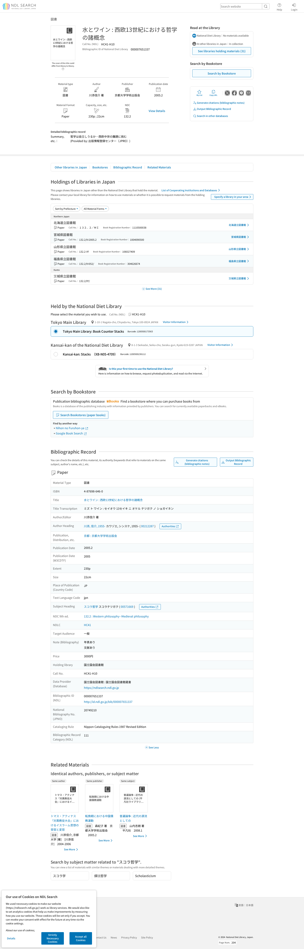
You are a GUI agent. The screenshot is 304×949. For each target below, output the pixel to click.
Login (294, 9)
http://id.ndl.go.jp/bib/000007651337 (108, 702)
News (114, 937)
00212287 (147, 526)
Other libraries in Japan (71, 167)
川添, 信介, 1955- (94, 526)
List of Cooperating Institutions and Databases (189, 190)
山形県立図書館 (237, 249)
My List (199, 95)
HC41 (87, 625)
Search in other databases (212, 116)
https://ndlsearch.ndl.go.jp (101, 687)
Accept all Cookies (81, 938)
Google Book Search (70, 433)
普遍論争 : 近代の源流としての (133, 818)
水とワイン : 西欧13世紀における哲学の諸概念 (113, 500)
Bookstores (100, 167)
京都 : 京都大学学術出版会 (100, 536)
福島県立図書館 (237, 261)
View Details (157, 111)
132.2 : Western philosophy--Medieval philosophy (116, 616)
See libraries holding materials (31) (222, 51)
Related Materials (159, 167)
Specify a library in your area (231, 196)
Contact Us (100, 937)
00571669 (127, 606)
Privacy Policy (129, 937)
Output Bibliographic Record (214, 109)
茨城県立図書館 (237, 278)
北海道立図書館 (237, 225)
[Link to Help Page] (63, 67)
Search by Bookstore (222, 73)
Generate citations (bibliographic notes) (221, 102)
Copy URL (213, 95)
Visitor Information (174, 322)
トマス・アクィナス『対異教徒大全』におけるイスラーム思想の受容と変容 (65, 823)
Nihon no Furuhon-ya (70, 428)
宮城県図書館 (238, 237)
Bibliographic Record (127, 167)
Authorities (168, 526)
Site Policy (147, 937)
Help (279, 9)
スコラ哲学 (91, 606)
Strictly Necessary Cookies (53, 938)
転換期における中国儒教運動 (99, 818)
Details (11, 938)
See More (69, 849)
